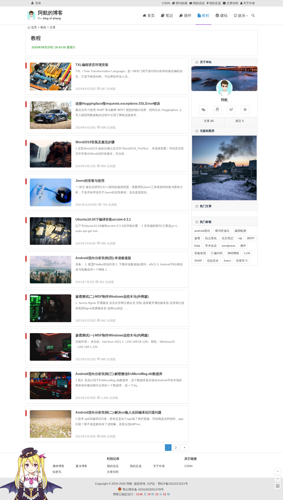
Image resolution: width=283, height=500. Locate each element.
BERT (251, 238)
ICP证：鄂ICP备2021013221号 (167, 483)
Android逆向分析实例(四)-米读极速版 (103, 258)
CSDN (166, 3)
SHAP (198, 260)
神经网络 (233, 253)
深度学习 (242, 260)
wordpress (228, 245)
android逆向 (202, 230)
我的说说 (113, 466)
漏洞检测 (240, 230)
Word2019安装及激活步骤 (95, 142)
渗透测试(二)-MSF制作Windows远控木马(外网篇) (112, 296)
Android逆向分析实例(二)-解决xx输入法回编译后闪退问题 (118, 412)
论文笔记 (227, 238)
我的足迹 (136, 466)
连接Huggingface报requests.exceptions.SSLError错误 (117, 103)
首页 (34, 27)
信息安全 (213, 260)
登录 (38, 3)
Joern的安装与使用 (89, 180)
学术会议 (211, 245)
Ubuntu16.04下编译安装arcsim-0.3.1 (103, 219)
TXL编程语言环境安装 (91, 65)
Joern (227, 260)
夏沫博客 (81, 466)
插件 (243, 245)
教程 (43, 27)
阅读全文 (180, 87)
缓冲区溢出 (222, 230)
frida (197, 245)
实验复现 (200, 253)
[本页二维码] (277, 486)
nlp (240, 238)
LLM (247, 253)
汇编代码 (217, 253)
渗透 (197, 238)
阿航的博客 (50, 13)
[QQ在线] (217, 110)
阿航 (129, 483)
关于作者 (159, 466)
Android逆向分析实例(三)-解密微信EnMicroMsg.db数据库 (118, 374)
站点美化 (211, 238)
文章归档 (113, 471)
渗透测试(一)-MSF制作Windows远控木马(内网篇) (112, 335)
